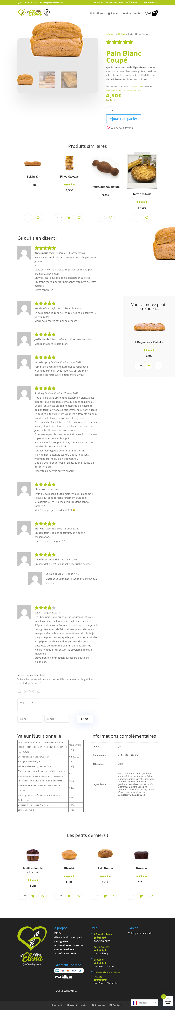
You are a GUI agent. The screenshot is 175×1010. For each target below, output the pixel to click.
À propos (132, 3)
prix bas (138, 86)
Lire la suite (28, 217)
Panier (114, 13)
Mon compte (132, 13)
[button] (119, 128)
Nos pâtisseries (115, 3)
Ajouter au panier (123, 118)
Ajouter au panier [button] (69, 217)
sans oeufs (137, 90)
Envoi (85, 718)
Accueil (99, 3)
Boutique (97, 13)
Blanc (121, 33)
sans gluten (116, 90)
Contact (150, 3)
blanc (108, 90)
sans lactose (127, 90)
